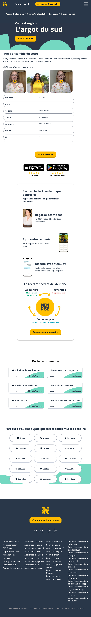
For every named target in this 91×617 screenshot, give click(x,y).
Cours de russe (53, 576)
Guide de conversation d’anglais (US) (78, 548)
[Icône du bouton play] (15, 81)
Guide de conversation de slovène (78, 599)
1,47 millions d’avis (58, 175)
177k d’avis (34, 175)
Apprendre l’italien (33, 551)
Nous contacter (10, 545)
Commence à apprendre (45, 332)
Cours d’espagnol (54, 551)
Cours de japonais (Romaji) (54, 571)
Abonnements (9, 554)
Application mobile (11, 551)
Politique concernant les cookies (70, 608)
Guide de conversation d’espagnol (78, 559)
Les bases (53, 14)
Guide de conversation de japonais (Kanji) (78, 588)
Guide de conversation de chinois (78, 571)
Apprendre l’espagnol (34, 548)
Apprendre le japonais (34, 561)
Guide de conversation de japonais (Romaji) (78, 582)
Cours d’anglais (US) (36, 14)
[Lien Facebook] (36, 530)
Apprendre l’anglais (15, 14)
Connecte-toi (22, 4)
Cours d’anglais (53, 545)
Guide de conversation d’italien (78, 565)
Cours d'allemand (54, 541)
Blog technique (9, 564)
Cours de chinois (53, 558)
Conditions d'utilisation (17, 608)
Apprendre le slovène (34, 568)
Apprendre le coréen (34, 558)
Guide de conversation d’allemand (78, 542)
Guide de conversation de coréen (78, 576)
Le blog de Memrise (11, 561)
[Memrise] (5, 4)
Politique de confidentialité (41, 608)
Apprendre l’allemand (34, 541)
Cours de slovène (53, 579)
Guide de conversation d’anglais (78, 554)
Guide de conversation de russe (78, 593)
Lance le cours (25, 38)
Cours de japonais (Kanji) (54, 566)
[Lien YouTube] (48, 530)
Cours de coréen (53, 561)
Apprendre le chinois (34, 554)
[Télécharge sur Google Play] (57, 167)
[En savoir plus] (86, 4)
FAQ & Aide (7, 548)
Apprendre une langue (13, 568)
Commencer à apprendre (48, 4)
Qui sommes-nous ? (11, 541)
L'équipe (6, 558)
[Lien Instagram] (55, 530)
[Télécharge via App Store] (34, 167)
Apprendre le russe (33, 564)
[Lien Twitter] (42, 530)
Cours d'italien (52, 554)
